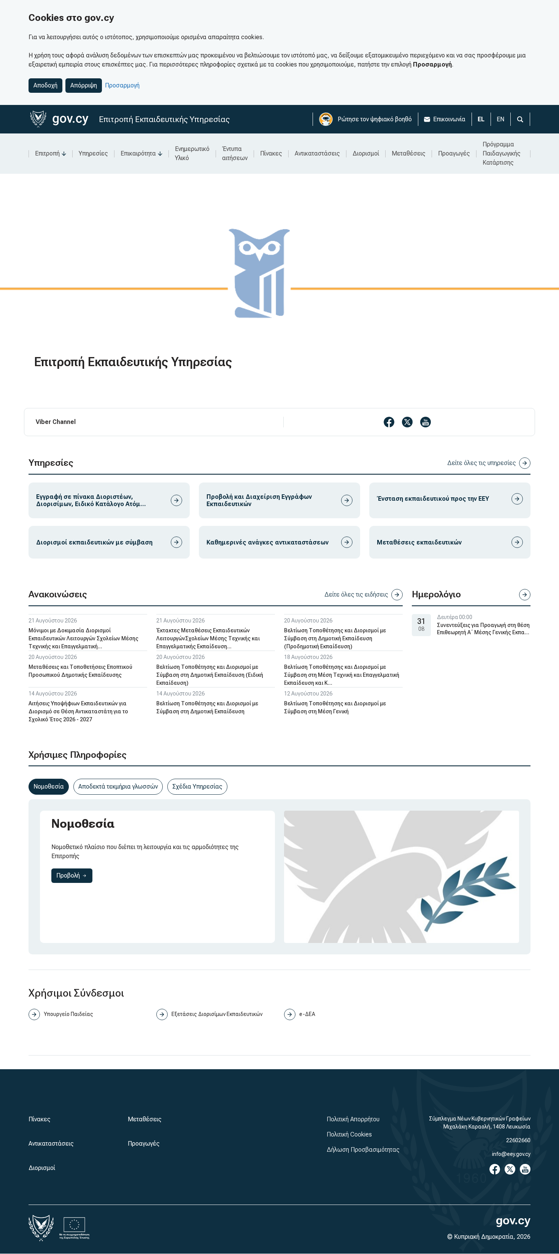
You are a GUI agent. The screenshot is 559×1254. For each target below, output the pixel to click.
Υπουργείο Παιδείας (68, 1014)
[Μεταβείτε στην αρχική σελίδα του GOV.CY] (59, 119)
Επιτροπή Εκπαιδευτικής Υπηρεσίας (164, 119)
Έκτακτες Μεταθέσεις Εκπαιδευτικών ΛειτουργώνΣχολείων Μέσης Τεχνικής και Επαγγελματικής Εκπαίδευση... (208, 638)
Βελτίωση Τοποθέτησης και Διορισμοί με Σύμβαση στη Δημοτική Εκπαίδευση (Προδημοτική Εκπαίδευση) (335, 638)
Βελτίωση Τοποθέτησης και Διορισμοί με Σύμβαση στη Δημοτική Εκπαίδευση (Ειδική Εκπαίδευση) (209, 675)
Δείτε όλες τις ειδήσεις (356, 594)
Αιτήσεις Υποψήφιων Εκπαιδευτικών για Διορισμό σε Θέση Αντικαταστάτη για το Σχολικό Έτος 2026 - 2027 (78, 711)
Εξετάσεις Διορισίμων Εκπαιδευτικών (217, 1014)
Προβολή (74, 875)
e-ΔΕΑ (307, 1014)
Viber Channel (56, 421)
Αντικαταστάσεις (317, 153)
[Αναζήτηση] (520, 119)
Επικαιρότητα (138, 153)
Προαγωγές (454, 153)
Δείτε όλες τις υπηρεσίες (481, 463)
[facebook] (389, 422)
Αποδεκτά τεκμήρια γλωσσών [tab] (118, 786)
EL (481, 119)
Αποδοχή (45, 85)
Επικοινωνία (449, 119)
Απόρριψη (83, 85)
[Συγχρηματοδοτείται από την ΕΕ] (74, 1228)
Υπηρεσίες (93, 153)
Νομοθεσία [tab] (48, 786)
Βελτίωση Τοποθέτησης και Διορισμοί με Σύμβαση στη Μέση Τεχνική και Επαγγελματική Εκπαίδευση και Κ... (341, 675)
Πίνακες (271, 153)
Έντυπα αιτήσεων (235, 153)
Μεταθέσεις (409, 153)
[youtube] (425, 422)
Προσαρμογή (122, 85)
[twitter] (407, 422)
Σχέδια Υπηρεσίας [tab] (197, 786)
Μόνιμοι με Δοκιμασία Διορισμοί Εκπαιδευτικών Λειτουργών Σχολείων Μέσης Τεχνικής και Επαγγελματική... (83, 638)
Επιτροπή (47, 153)
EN (500, 119)
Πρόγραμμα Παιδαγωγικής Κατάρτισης (502, 153)
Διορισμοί (366, 153)
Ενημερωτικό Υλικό (192, 153)
